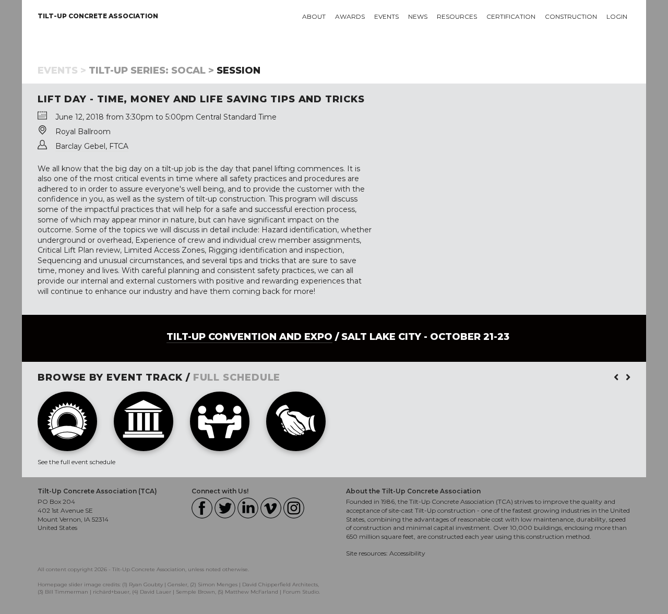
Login (616, 16)
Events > (62, 70)
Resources (457, 16)
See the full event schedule (76, 462)
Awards (350, 16)
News (417, 16)
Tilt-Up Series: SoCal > (151, 70)
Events (386, 16)
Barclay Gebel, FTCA (91, 146)
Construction (571, 16)
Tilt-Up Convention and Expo (249, 337)
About (314, 16)
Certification (510, 16)
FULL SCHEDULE (237, 377)
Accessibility (407, 553)
